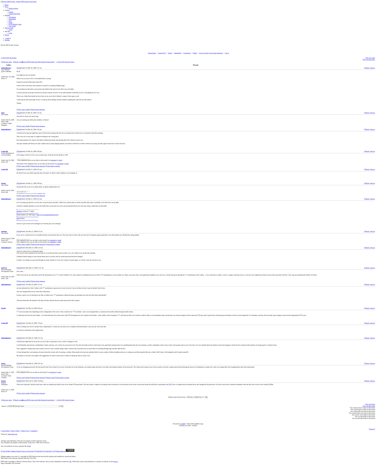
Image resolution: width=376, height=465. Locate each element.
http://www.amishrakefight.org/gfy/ (48, 215)
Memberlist (177, 53)
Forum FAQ (162, 53)
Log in (227, 53)
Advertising (12, 17)
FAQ (10, 21)
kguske (3, 183)
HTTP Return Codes (15, 24)
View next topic (370, 58)
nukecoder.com (12, 434)
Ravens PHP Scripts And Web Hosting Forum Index (38, 62)
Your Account (9, 28)
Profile (195, 53)
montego (4, 231)
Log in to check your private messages (211, 53)
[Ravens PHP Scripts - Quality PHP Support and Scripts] (18, 1)
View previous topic (369, 59)
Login (10, 29)
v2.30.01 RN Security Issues (65, 62)
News (6, 7)
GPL (70, 461)
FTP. (170, 384)
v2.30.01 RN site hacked (8, 58)
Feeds (10, 22)
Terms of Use (25, 431)
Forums (11, 12)
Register (7, 40)
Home (7, 5)
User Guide (12, 26)
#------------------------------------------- (27, 213)
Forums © (372, 429)
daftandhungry (6, 68)
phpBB (183, 424)
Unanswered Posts (14, 14)
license (115, 461)
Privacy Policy (15, 431)
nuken (3, 363)
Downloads (12, 19)
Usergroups (187, 53)
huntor (3, 381)
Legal (10, 33)
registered (54, 160)
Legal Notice (6, 431)
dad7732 (4, 268)
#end (18, 218)
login (60, 160)
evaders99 (4, 151)
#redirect (19, 211)
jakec (3, 113)
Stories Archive (13, 8)
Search (7, 35)
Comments (33, 431)
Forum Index (152, 53)
